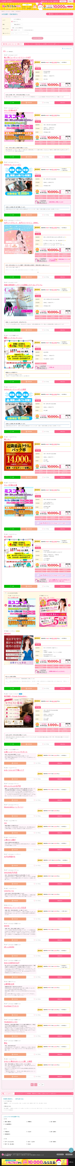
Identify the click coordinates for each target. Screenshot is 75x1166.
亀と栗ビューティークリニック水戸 (17, 57)
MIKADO (7, 633)
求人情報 (38, 68)
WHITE (6, 926)
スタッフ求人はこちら (67, 48)
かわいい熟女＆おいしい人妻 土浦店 (18, 1061)
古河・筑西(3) (30, 1103)
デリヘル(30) (20, 1108)
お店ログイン (60, 1154)
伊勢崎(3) (29, 1121)
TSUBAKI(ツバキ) (10, 1022)
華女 (5, 1043)
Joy (5, 823)
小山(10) (29, 1131)
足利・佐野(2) (53, 1131)
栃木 (5, 1128)
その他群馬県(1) (8, 1124)
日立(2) (45, 1103)
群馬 (5, 1118)
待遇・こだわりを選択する (17, 27)
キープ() (50, 1)
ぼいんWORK (9, 947)
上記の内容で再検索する (37, 38)
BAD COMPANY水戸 (11, 963)
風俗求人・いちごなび (6, 11)
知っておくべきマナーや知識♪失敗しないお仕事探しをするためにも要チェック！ (31, 44)
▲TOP (71, 1149)
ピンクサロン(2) (32, 1108)
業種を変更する (17, 24)
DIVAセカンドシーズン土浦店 (15, 389)
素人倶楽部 (8, 537)
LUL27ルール (9, 891)
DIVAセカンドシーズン (12, 165)
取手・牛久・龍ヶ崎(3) (38, 1103)
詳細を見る (62, 102)
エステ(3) (26, 1108)
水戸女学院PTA (9, 857)
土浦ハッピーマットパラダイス (15, 752)
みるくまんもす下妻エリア (14, 770)
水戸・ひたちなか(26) (13, 1103)
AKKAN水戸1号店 (10, 872)
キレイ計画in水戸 (10, 110)
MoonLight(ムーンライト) (13, 807)
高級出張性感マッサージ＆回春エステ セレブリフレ (23, 285)
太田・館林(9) (53, 1121)
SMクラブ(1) (39, 1108)
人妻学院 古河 (9, 984)
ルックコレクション (14, 338)
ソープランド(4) (46, 1108)
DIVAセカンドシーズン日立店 (15, 908)
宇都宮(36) (7, 1131)
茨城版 (12, 11)
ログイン (63, 1)
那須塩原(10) (7, 1134)
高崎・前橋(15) (8, 1121)
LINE (13, 102)
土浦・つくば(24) (22, 1103)
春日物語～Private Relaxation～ (16, 696)
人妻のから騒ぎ (10, 840)
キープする (46, 102)
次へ (43, 1084)
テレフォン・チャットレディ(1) (64, 1108)
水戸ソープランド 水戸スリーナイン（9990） (21, 223)
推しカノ (7, 439)
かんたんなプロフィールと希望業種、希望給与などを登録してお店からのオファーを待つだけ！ (31, 1093)
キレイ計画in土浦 (10, 485)
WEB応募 (30, 102)
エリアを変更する (17, 19)
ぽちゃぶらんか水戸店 (12, 786)
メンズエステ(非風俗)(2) (8, 1110)
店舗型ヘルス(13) (13, 1108)
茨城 (70, 1)
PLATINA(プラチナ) (11, 1006)
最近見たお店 (44, 1)
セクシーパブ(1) (53, 1108)
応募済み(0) (55, 1)
